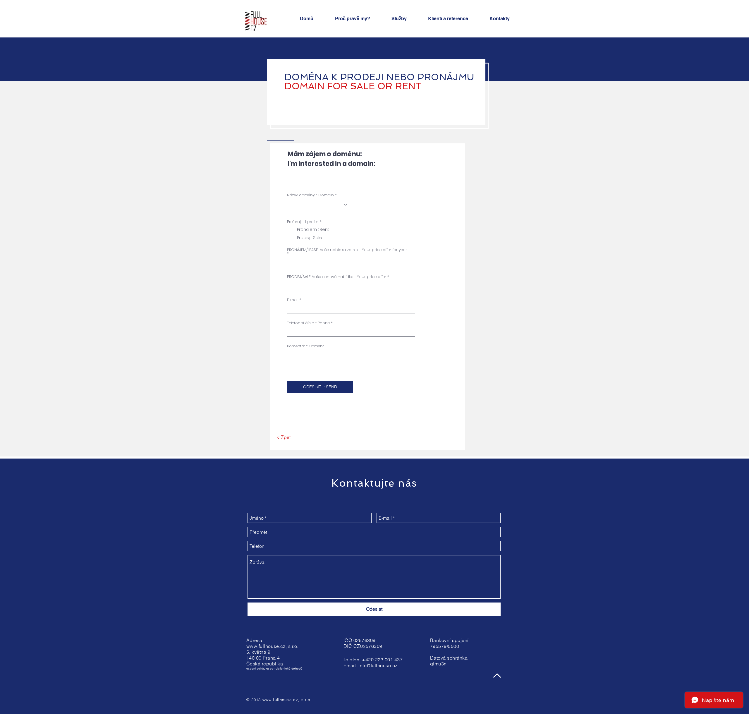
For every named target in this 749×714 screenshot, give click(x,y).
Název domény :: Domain (310, 195)
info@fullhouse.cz (377, 665)
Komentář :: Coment (305, 346)
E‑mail (292, 300)
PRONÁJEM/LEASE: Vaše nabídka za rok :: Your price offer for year (347, 250)
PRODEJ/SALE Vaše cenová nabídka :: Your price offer (336, 277)
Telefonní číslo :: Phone (308, 323)
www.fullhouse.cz (266, 646)
